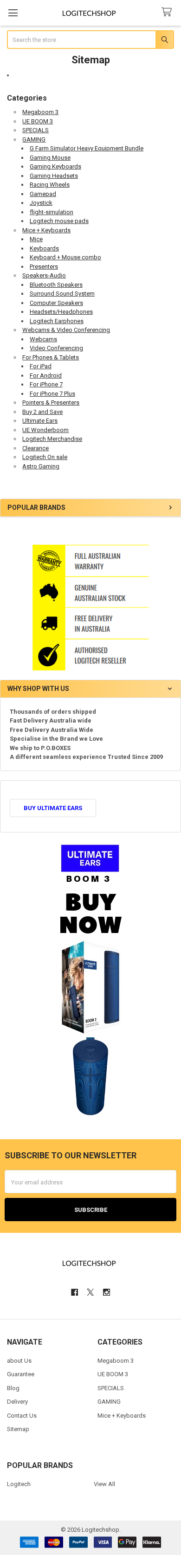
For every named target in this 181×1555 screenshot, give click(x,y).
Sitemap (18, 1429)
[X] (90, 1292)
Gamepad (43, 193)
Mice (36, 239)
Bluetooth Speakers (56, 284)
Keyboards (44, 248)
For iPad (41, 366)
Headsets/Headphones (61, 311)
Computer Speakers (56, 302)
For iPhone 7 (46, 384)
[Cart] (168, 12)
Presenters (44, 266)
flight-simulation (51, 212)
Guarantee (20, 1374)
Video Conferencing (56, 348)
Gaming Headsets (54, 175)
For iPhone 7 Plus (52, 393)
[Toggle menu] (13, 13)
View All (104, 1484)
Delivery (17, 1401)
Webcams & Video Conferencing (66, 329)
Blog (13, 1388)
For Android (46, 375)
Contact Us (22, 1415)
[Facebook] (74, 1292)
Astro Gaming (40, 466)
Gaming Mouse (50, 157)
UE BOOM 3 (37, 121)
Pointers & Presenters (50, 402)
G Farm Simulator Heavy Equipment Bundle (86, 148)
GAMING (33, 139)
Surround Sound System (62, 293)
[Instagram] (106, 1292)
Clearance (35, 448)
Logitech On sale (44, 456)
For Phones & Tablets (50, 357)
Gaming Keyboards (55, 166)
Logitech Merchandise (52, 438)
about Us (19, 1360)
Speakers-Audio (44, 275)
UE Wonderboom (45, 429)
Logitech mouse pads (59, 220)
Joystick (41, 202)
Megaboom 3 (40, 111)
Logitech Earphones (57, 321)
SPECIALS (35, 130)
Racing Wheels (50, 184)
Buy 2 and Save (42, 411)
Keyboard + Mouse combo (65, 257)
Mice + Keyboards (46, 230)
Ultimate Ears (40, 420)
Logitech (19, 1484)
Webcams (43, 339)
